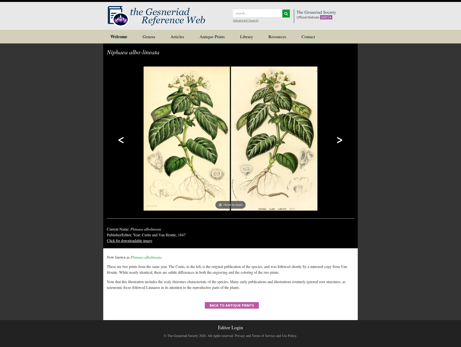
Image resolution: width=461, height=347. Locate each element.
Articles (177, 36)
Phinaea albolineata (146, 257)
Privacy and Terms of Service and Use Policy (265, 335)
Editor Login (230, 327)
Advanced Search (246, 20)
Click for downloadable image (129, 240)
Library (246, 36)
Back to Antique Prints (232, 305)
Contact (308, 36)
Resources (277, 36)
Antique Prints (212, 36)
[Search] (286, 14)
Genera (149, 36)
